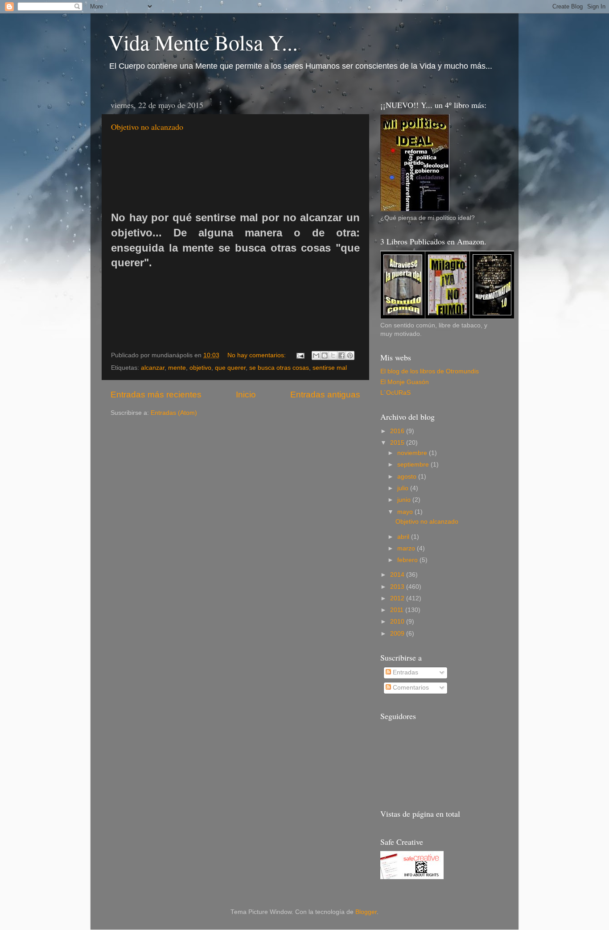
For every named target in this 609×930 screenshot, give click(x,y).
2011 (397, 610)
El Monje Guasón (404, 382)
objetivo (200, 367)
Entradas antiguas (325, 394)
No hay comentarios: (257, 355)
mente (177, 367)
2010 (398, 621)
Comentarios (410, 687)
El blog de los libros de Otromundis (429, 371)
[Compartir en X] (333, 355)
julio (403, 488)
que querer (230, 367)
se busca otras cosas (279, 367)
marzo (407, 548)
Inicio (246, 394)
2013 (398, 586)
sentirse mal (330, 367)
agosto (407, 476)
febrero (408, 560)
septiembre (414, 464)
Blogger (366, 912)
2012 (398, 598)
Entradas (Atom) (174, 412)
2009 (398, 633)
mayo (406, 511)
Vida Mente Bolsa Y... (203, 42)
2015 (398, 442)
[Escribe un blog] (324, 355)
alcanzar (153, 367)
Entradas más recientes (156, 394)
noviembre (413, 453)
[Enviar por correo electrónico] (316, 355)
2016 (398, 431)
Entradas (404, 672)
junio (404, 499)
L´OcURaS (395, 392)
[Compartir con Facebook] (341, 355)
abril (404, 536)
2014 (398, 574)
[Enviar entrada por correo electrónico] (299, 355)
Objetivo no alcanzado (147, 126)
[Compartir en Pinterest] (350, 355)
